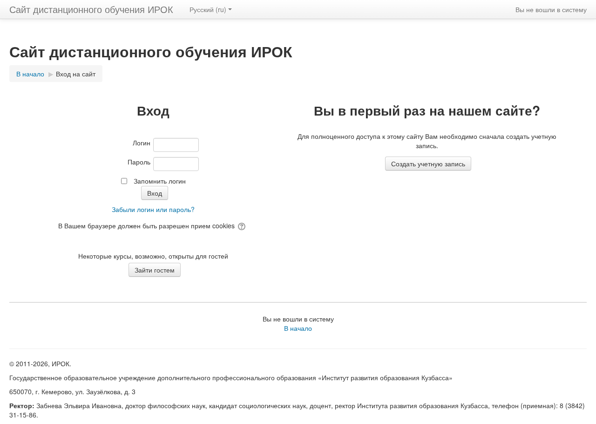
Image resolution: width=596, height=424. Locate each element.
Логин (141, 142)
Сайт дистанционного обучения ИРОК (91, 9)
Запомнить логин (160, 180)
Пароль (139, 161)
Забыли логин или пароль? (153, 209)
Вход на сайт (75, 73)
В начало (298, 328)
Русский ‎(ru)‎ (208, 9)
